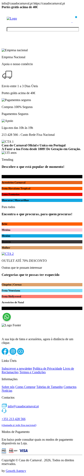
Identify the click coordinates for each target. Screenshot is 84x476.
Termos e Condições (32, 372)
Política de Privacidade (47, 368)
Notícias (7, 390)
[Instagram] (13, 354)
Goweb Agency (16, 471)
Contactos (70, 387)
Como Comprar (25, 387)
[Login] (69, 21)
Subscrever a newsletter (17, 368)
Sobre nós (8, 387)
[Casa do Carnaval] (23, 18)
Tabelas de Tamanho (49, 387)
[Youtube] (20, 354)
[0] (74, 21)
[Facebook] (5, 354)
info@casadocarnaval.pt (23, 406)
